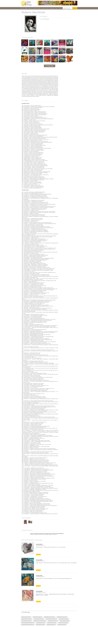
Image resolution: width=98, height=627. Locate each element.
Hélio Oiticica (40, 230)
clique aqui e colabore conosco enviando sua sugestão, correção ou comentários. (47, 534)
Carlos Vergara (38, 465)
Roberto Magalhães (45, 465)
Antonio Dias (33, 465)
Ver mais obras (49, 65)
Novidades (52, 8)
